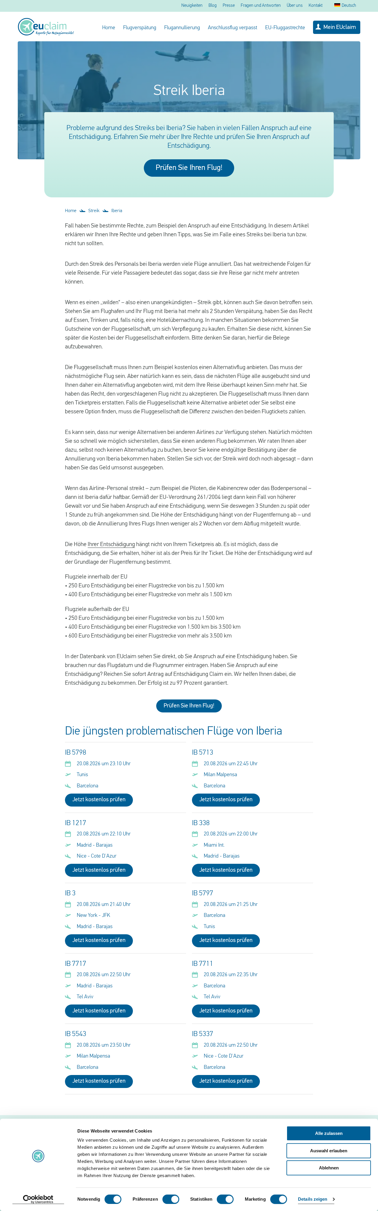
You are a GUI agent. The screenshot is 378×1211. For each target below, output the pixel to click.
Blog (212, 6)
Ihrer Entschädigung (111, 545)
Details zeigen (312, 1199)
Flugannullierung (182, 28)
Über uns (295, 6)
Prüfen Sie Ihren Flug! (189, 168)
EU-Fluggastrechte (285, 28)
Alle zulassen (329, 1133)
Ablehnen (329, 1167)
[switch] (170, 1199)
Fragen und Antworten (261, 6)
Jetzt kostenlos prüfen (99, 800)
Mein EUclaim (339, 27)
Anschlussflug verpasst (232, 28)
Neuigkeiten (192, 6)
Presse (229, 6)
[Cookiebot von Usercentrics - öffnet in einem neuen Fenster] (38, 1199)
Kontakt (315, 6)
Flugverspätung (139, 28)
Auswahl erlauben (328, 1150)
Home (108, 28)
